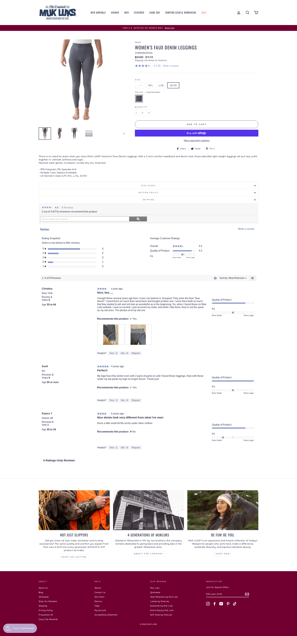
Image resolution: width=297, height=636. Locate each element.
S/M (140, 85)
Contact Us (100, 592)
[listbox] (236, 278)
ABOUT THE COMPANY (148, 553)
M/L (150, 85)
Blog (41, 592)
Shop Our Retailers (48, 601)
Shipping (139, 60)
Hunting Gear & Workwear (180, 12)
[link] (149, 65)
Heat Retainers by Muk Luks (164, 597)
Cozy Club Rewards (48, 619)
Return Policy (148, 192)
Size (137, 80)
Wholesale (44, 597)
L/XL (161, 85)
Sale (203, 12)
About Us (43, 588)
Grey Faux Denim (139, 98)
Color (147, 92)
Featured (139, 12)
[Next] (123, 133)
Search (98, 588)
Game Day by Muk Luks (162, 610)
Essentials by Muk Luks (161, 606)
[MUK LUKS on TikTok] (235, 604)
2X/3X (173, 85)
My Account (100, 610)
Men (126, 12)
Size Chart (148, 186)
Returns (98, 601)
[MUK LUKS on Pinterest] (228, 604)
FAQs (97, 606)
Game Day (154, 12)
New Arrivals (98, 12)
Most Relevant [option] (236, 278)
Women (115, 12)
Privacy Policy (46, 610)
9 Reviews (68, 207)
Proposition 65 (46, 614)
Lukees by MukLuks (159, 601)
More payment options (197, 140)
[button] (47, 207)
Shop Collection (74, 557)
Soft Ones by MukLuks (161, 614)
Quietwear (155, 592)
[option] (148, 28)
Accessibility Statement (106, 614)
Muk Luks (154, 588)
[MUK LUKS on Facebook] (214, 604)
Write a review (171, 66)
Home (138, 42)
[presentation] (111, 334)
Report (136, 353)
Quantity (141, 107)
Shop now (223, 553)
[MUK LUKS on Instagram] (208, 604)
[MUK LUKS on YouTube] (221, 604)
